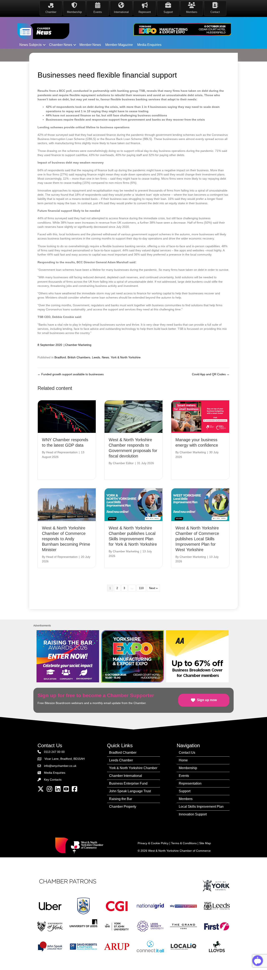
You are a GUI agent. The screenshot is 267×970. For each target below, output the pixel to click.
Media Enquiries (149, 45)
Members (186, 799)
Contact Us (187, 752)
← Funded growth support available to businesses (71, 374)
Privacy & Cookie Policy (153, 843)
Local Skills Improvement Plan (201, 806)
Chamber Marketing (78, 344)
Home (183, 760)
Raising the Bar (120, 799)
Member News (90, 45)
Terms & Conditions (184, 843)
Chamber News (60, 45)
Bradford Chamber (122, 752)
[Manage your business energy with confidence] (200, 416)
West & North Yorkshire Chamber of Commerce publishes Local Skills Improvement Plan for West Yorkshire (197, 539)
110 (141, 588)
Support (184, 791)
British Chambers (79, 357)
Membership (188, 768)
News (105, 357)
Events (184, 775)
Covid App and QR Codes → (210, 374)
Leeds (96, 357)
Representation (190, 783)
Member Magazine (119, 45)
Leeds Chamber (121, 760)
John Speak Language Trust (130, 791)
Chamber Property (122, 806)
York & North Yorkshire (126, 357)
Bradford (60, 357)
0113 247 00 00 (54, 751)
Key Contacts (53, 779)
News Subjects (30, 45)
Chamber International (125, 775)
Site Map (205, 843)
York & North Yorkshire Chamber (133, 768)
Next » (153, 588)
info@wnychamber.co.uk (60, 765)
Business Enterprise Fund (128, 783)
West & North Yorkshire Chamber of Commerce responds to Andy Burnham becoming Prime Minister (66, 539)
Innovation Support (193, 814)
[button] (44, 45)
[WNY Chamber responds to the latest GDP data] (67, 416)
